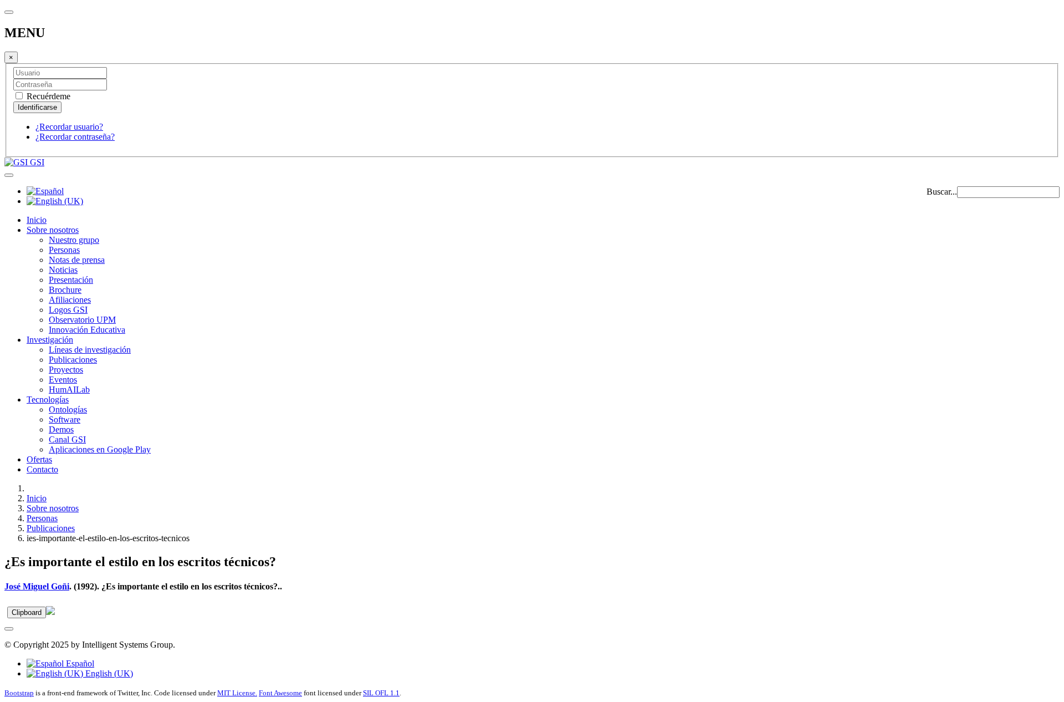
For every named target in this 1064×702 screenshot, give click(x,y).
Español (79, 663)
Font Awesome (280, 693)
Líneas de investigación (90, 349)
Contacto (42, 469)
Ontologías (68, 409)
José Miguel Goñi (36, 586)
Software (64, 419)
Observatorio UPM (82, 319)
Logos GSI (68, 309)
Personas (64, 250)
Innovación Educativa (87, 329)
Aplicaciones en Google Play (100, 449)
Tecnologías (48, 399)
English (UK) (108, 673)
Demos (61, 429)
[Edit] (50, 612)
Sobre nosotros (53, 230)
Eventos (63, 379)
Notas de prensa (77, 259)
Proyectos (66, 369)
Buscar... (942, 191)
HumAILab (69, 389)
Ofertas (39, 459)
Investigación (50, 339)
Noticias (63, 269)
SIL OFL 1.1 (381, 693)
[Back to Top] (8, 628)
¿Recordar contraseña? (75, 136)
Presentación (71, 279)
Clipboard (27, 612)
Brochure (65, 289)
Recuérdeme (47, 96)
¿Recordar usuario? (69, 126)
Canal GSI (67, 439)
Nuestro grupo (74, 240)
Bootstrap (19, 693)
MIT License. (237, 693)
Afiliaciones (70, 299)
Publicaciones (73, 359)
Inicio (37, 220)
